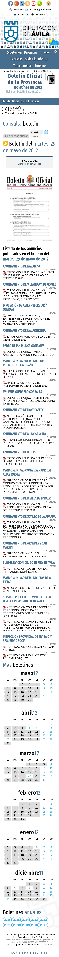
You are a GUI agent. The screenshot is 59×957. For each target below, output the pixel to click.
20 (36, 735)
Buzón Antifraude (40, 937)
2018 (34, 925)
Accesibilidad (23, 14)
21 (7, 696)
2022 (43, 919)
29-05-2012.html (42, 71)
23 (22, 696)
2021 (7, 925)
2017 (43, 925)
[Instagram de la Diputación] (16, 4)
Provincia (30, 52)
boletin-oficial (18, 71)
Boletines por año (15, 110)
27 (36, 739)
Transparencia (22, 65)
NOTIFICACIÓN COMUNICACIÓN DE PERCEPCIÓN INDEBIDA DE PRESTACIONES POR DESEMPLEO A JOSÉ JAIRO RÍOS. (27, 612)
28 (7, 700)
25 (36, 696)
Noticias (17, 59)
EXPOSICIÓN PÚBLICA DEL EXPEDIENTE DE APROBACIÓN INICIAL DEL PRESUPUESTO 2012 (27, 507)
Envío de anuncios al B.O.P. (21, 113)
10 (29, 688)
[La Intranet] (48, 4)
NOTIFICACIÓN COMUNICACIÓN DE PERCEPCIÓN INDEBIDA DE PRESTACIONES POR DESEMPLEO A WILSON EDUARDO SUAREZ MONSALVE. (29, 626)
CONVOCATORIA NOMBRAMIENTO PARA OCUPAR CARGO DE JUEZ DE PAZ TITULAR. (28, 443)
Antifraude (46, 10)
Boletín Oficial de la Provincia (25, 79)
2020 (16, 925)
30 (22, 700)
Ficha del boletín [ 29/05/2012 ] (24, 91)
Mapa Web (18, 10)
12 (29, 731)
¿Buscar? (35, 136)
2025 (16, 919)
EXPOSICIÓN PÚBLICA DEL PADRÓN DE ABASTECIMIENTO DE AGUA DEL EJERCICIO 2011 (27, 461)
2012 (29, 71)
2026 (7, 919)
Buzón (32, 10)
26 (29, 739)
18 (36, 692)
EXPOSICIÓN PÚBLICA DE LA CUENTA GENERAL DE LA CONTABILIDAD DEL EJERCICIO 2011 (28, 275)
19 (29, 735)
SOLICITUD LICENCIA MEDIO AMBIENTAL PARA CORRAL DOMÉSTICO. (28, 353)
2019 (25, 925)
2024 (25, 919)
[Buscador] (39, 4)
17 (29, 692)
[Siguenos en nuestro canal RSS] (28, 4)
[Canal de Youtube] (33, 4)
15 (15, 692)
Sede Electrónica (36, 59)
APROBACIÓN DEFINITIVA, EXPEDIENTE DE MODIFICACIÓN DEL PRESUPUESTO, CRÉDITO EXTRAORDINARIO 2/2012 (26, 320)
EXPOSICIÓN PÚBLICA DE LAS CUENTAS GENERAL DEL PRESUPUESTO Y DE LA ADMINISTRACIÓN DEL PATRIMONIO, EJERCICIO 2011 (29, 295)
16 (22, 692)
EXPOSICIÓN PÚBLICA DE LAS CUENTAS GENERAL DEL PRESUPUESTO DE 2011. (29, 374)
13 (36, 731)
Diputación (14, 52)
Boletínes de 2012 (28, 87)
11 (36, 688)
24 (29, 696)
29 (15, 700)
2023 (34, 919)
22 (15, 696)
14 (7, 692)
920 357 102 (41, 14)
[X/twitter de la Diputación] (22, 4)
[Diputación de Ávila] (29, 44)
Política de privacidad (29, 935)
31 (29, 700)
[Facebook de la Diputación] (10, 4)
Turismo (40, 65)
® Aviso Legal (11, 935)
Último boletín (13, 107)
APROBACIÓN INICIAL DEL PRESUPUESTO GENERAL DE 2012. (25, 384)
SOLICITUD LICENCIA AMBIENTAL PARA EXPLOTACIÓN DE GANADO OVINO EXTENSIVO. (29, 400)
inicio (7, 71)
